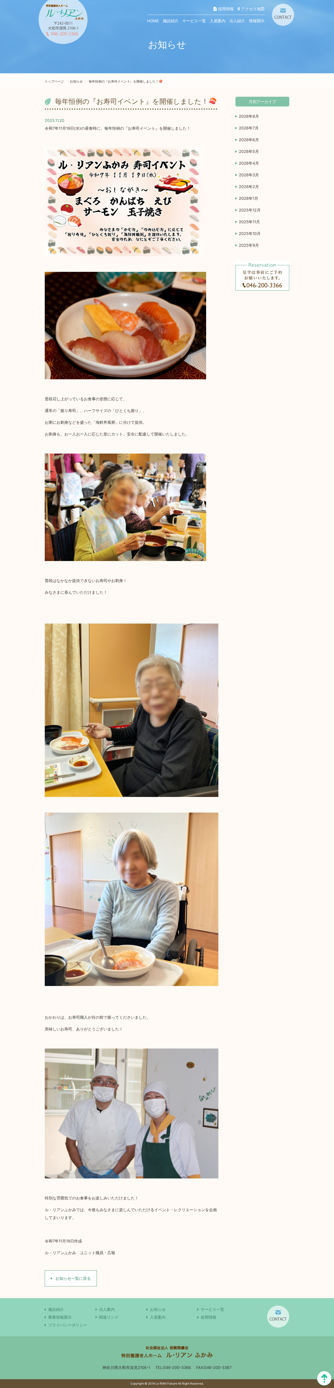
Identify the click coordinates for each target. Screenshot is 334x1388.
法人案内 (107, 1309)
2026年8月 (249, 116)
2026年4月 (249, 163)
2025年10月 (250, 233)
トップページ (54, 81)
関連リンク (109, 1317)
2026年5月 (249, 151)
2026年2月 (249, 186)
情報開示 (257, 20)
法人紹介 (237, 20)
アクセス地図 (252, 8)
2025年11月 (249, 221)
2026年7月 (249, 128)
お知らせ (76, 81)
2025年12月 (250, 210)
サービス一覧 (194, 20)
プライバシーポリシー (67, 1325)
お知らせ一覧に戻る (72, 1278)
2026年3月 (249, 174)
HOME (153, 20)
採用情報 (225, 8)
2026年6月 (249, 139)
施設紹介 (170, 20)
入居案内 (217, 20)
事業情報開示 (60, 1317)
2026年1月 (248, 198)
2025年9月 (249, 245)
